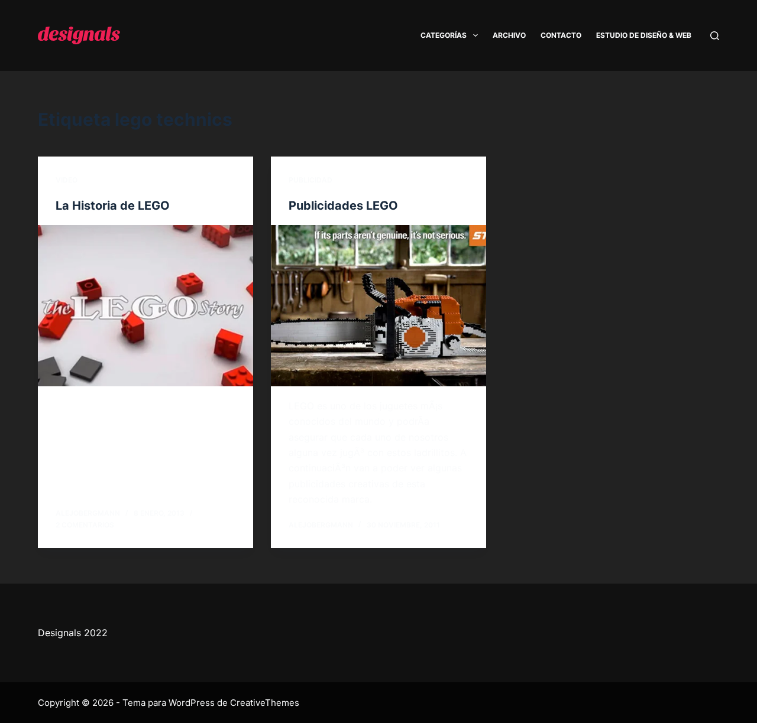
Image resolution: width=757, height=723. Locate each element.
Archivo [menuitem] (509, 35)
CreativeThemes (264, 702)
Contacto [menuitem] (561, 35)
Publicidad (310, 179)
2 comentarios (85, 524)
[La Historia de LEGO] (145, 305)
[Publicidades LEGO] (378, 305)
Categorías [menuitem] (443, 35)
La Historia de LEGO (113, 205)
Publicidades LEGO (343, 205)
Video (66, 179)
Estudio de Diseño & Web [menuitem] (643, 35)
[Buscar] (714, 35)
